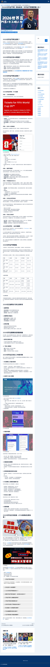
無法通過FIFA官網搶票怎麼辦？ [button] (12, 607)
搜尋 (38, 38)
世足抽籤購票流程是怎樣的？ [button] (11, 611)
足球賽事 (39, 115)
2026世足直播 (8, 647)
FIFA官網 (16, 78)
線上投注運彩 (10, 567)
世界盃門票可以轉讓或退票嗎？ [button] (12, 597)
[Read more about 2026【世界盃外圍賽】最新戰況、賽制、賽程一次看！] (25, 636)
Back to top (25, 660)
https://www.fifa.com (15, 154)
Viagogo (13, 229)
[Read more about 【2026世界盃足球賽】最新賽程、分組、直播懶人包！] (10, 637)
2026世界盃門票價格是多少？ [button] (11, 590)
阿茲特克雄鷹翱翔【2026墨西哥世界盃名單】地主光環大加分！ (42, 51)
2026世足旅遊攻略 (6, 5)
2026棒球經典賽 (41, 99)
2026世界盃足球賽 (6, 43)
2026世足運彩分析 (41, 97)
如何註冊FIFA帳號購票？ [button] (10, 587)
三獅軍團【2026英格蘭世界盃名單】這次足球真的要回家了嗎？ (42, 59)
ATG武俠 (39, 102)
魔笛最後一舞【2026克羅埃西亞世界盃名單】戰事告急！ (42, 55)
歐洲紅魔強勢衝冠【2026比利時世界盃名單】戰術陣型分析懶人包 (42, 63)
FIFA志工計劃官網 (17, 398)
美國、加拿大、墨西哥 (24, 47)
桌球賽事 (39, 108)
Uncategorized (40, 106)
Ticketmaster (26, 228)
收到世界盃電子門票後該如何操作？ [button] (13, 604)
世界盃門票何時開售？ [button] (10, 579)
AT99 (16, 567)
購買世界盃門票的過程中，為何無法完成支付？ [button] (15, 594)
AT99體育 (15, 32)
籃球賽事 (39, 109)
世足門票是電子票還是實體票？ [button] (12, 614)
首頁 (2, 5)
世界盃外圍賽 (26, 544)
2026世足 (3, 32)
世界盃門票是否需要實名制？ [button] (11, 601)
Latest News (9, 648)
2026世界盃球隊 (41, 90)
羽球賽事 (39, 113)
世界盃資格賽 (20, 43)
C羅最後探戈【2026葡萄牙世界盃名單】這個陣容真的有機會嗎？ (42, 67)
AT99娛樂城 (9, 542)
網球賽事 (39, 111)
